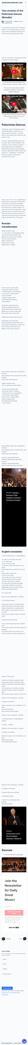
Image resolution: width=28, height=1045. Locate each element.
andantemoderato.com (12, 2)
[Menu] (25, 2)
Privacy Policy (18, 1043)
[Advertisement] (14, 755)
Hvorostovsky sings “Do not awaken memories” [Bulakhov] (14, 836)
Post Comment (7, 988)
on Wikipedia (19, 854)
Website (5, 969)
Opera (3, 23)
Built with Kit (14, 927)
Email (4, 964)
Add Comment (7, 974)
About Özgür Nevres (7, 1043)
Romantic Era (8, 23)
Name (5, 959)
